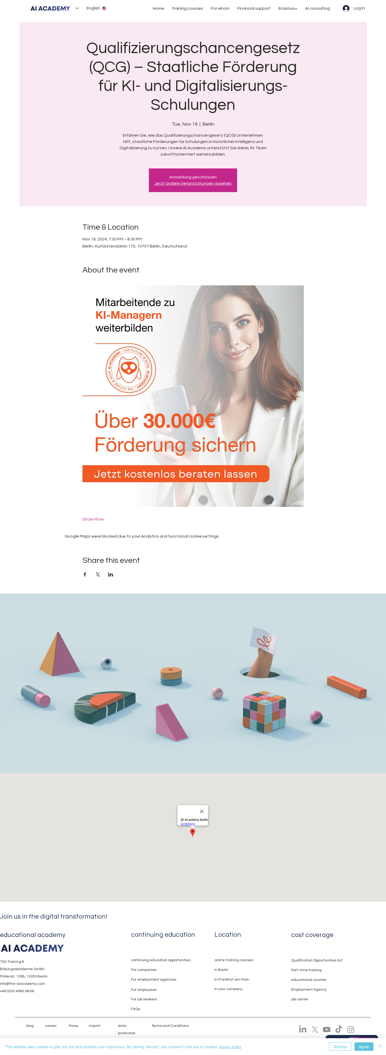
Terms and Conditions (170, 1026)
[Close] (380, 1046)
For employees (144, 990)
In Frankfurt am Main (232, 979)
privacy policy (230, 1046)
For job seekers (144, 999)
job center (300, 999)
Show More (93, 519)
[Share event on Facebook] (84, 574)
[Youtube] (326, 1029)
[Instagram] (350, 1029)
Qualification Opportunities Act (317, 960)
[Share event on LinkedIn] (110, 574)
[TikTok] (338, 1029)
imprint (95, 1026)
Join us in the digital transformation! (53, 916)
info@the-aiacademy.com (22, 984)
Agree (364, 1046)
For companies (144, 970)
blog (30, 1026)
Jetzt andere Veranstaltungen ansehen (193, 183)
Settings (340, 1046)
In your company (228, 989)
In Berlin (221, 970)
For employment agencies (153, 979)
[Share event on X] (97, 574)
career (51, 1026)
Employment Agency (309, 989)
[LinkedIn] (302, 1029)
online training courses (234, 960)
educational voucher (309, 980)
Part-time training (306, 970)
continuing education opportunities (160, 960)
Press (73, 1026)
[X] (314, 1029)
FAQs (135, 1009)
